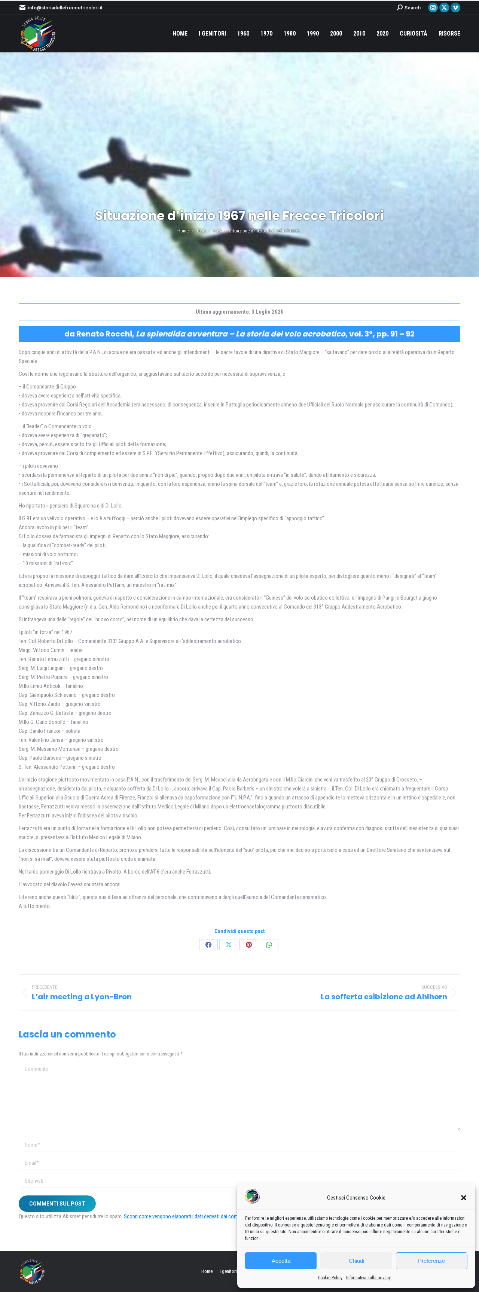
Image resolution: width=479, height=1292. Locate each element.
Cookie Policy (330, 1277)
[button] (463, 1197)
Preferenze (431, 1261)
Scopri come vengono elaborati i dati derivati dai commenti (187, 1216)
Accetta (281, 1261)
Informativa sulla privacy (368, 1277)
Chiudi (356, 1261)
